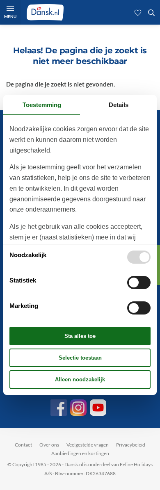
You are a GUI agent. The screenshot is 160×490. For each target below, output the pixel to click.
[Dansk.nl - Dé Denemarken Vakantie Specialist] (45, 12)
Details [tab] (118, 104)
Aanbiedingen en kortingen (80, 453)
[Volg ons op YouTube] (98, 407)
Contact (23, 445)
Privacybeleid (130, 445)
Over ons (49, 445)
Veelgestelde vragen (87, 445)
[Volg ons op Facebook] (58, 407)
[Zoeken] (151, 12)
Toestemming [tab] (42, 104)
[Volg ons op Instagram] (78, 407)
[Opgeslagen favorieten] (138, 12)
